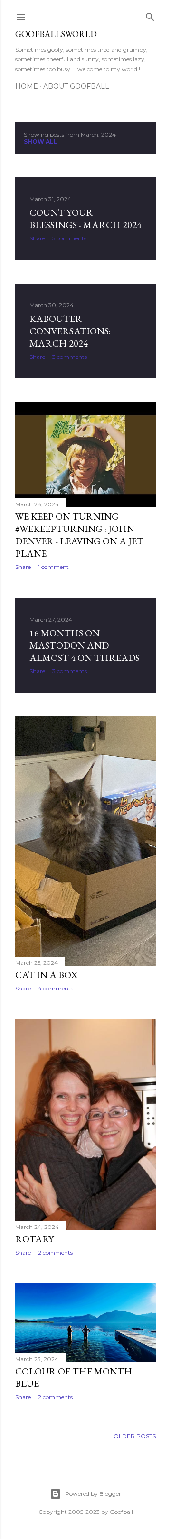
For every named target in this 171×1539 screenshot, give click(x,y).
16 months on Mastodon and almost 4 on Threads (84, 645)
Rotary (34, 1239)
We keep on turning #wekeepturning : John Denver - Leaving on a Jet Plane (79, 534)
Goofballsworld (56, 33)
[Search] (150, 15)
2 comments (55, 1252)
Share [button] (37, 238)
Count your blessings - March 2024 (85, 218)
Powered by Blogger (93, 1493)
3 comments (69, 356)
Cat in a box (46, 975)
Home (26, 86)
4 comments (55, 988)
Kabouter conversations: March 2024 (70, 330)
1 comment (53, 566)
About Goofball (76, 86)
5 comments (69, 238)
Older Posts (135, 1435)
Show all (40, 141)
